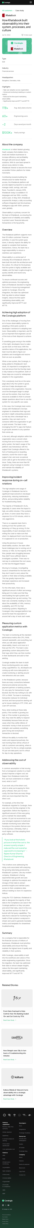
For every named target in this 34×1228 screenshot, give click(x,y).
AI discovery (6, 1174)
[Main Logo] (6, 2)
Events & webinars (24, 1164)
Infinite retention (7, 1132)
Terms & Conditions (6, 1214)
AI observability (7, 1178)
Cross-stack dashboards (6, 1144)
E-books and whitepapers (22, 1139)
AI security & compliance (6, 1185)
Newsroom (22, 1168)
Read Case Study (8, 1020)
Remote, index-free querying (8, 1127)
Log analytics (6, 1167)
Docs (20, 1126)
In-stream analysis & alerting (8, 1139)
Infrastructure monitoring (6, 1163)
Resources (22, 1136)
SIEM (4, 1190)
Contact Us (22, 1175)
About (20, 1157)
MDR (4, 1193)
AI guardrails (6, 1181)
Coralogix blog (23, 1151)
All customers (7, 10)
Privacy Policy (5, 1221)
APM (4, 1155)
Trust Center (5, 1217)
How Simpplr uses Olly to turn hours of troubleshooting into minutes (14, 1053)
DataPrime (5, 1135)
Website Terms (5, 1219)
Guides (21, 1144)
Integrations (22, 1129)
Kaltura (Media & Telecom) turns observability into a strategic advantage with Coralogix (15, 1092)
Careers (21, 1161)
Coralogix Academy (24, 1133)
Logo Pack (22, 1171)
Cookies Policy (5, 1223)
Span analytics (7, 1171)
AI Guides (22, 1147)
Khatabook (6, 149)
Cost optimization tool (9, 1149)
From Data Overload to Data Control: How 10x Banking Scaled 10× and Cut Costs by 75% (16, 1013)
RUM (4, 1159)
